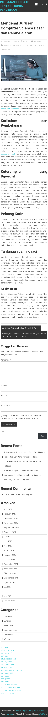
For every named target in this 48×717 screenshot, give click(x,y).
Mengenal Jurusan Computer (22, 45)
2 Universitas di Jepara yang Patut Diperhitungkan (25, 452)
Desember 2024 (11, 564)
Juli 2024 (7, 587)
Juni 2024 (8, 591)
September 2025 (11, 527)
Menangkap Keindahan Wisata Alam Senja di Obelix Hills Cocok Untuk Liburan (24, 335)
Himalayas (9, 714)
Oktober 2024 (9, 573)
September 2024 (11, 578)
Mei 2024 (8, 596)
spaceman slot (8, 154)
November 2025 (11, 523)
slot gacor (5, 676)
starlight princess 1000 (10, 687)
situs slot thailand (8, 659)
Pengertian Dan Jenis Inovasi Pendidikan (21, 457)
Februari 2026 (10, 514)
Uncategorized (10, 630)
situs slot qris (6, 667)
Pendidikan (8, 625)
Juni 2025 (8, 541)
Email (4, 395)
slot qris (4, 656)
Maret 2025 (9, 550)
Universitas (8, 634)
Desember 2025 (11, 518)
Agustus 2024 (10, 582)
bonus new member (9, 684)
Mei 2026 (8, 509)
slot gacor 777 (7, 673)
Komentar (6, 360)
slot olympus (6, 662)
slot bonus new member (11, 670)
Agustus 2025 (10, 532)
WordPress (42, 714)
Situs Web (5, 405)
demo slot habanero (10, 109)
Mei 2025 (8, 546)
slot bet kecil (6, 653)
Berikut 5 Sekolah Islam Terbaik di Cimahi (20, 328)
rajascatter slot (7, 650)
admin (25, 41)
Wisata (7, 639)
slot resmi (5, 647)
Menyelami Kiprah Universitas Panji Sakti (21, 470)
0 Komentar (37, 41)
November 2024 (11, 569)
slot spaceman (7, 664)
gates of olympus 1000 (10, 690)
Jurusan (6, 45)
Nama (4, 386)
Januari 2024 (9, 601)
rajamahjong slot (8, 693)
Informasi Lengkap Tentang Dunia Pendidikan (14, 6)
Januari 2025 (9, 559)
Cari (2, 432)
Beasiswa (8, 616)
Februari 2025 (10, 555)
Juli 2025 (7, 537)
